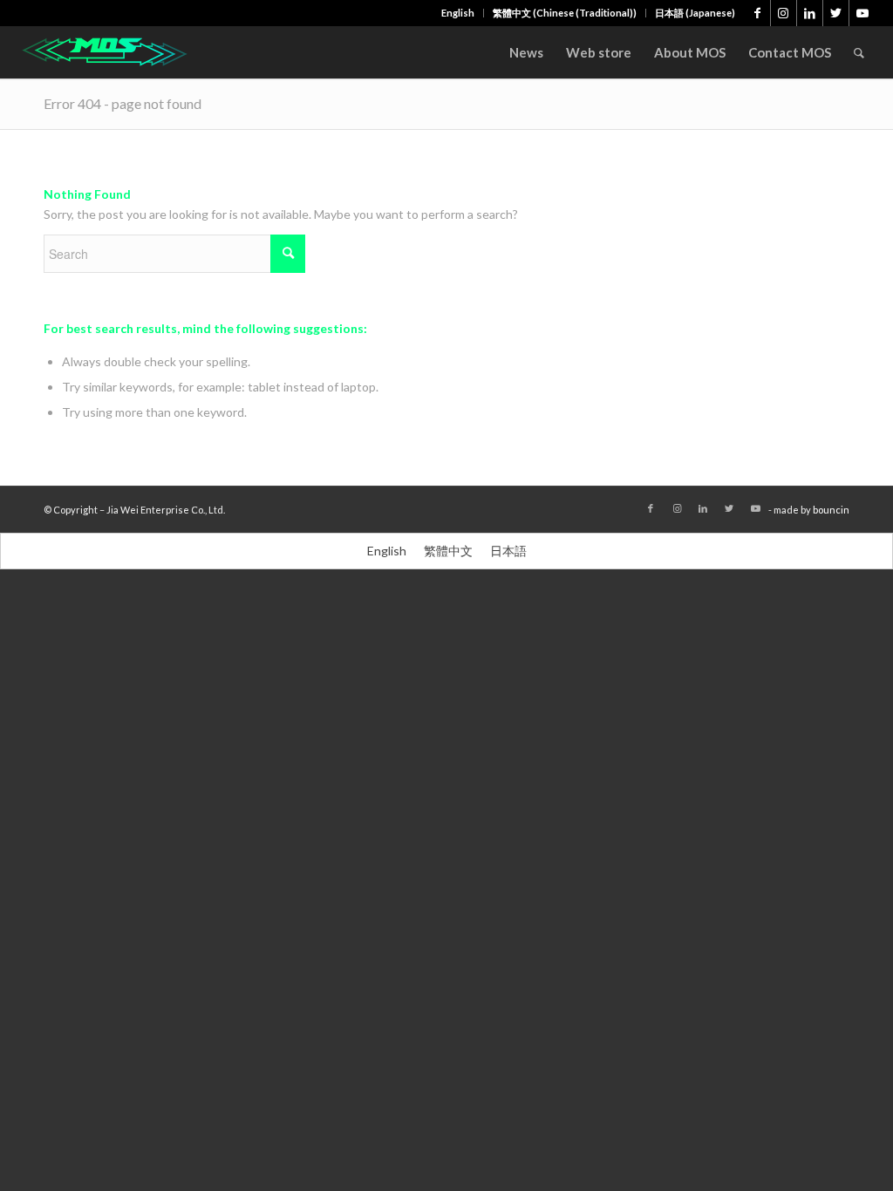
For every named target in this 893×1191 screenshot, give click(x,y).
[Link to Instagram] (783, 13)
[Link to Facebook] (757, 13)
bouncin (831, 509)
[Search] (859, 52)
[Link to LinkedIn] (809, 13)
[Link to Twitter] (836, 13)
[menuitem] (458, 13)
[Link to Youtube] (862, 13)
